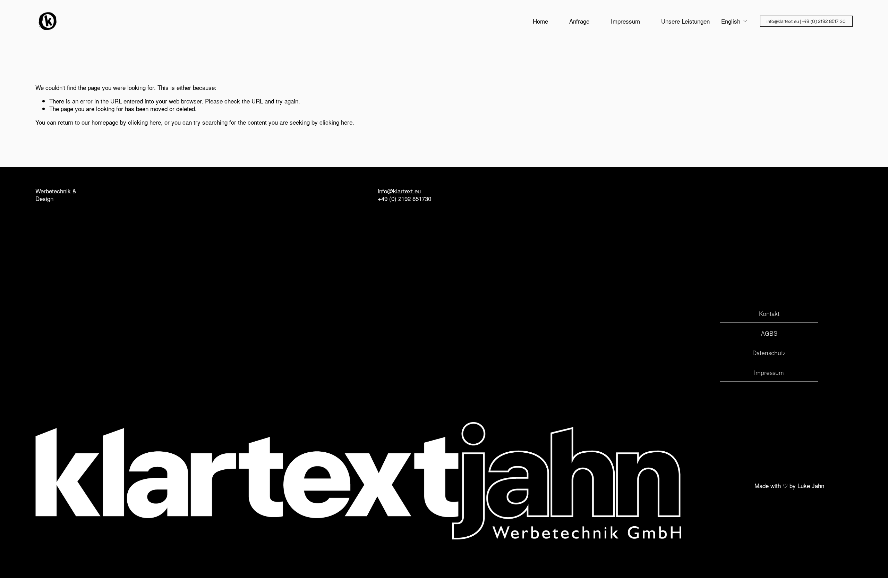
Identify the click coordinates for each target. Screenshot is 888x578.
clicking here (144, 122)
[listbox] (734, 21)
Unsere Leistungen (685, 21)
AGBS (769, 333)
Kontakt (769, 313)
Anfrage (579, 21)
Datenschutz (769, 353)
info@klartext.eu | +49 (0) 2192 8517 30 (806, 21)
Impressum (625, 21)
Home (540, 21)
